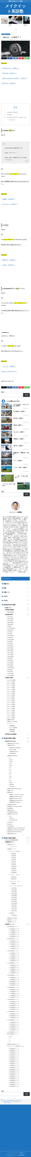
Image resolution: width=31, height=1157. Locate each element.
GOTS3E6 (14, 890)
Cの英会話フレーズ (14, 1052)
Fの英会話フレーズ (14, 1057)
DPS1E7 (14, 863)
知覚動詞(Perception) (15, 802)
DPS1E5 (14, 859)
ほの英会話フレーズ (14, 997)
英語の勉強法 (11, 612)
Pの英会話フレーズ (14, 1074)
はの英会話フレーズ (6, 34)
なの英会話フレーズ (14, 977)
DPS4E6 (14, 864)
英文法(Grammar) (17, 741)
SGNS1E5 (14, 915)
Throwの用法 (11, 667)
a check (9, 114)
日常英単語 (12, 731)
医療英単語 (12, 725)
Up (10, 780)
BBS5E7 (14, 883)
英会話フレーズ (17, 924)
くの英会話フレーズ (14, 944)
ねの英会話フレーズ (14, 983)
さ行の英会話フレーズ (13, 950)
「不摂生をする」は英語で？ (10, 68)
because (10, 824)
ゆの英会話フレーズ (14, 1015)
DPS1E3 (14, 855)
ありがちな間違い (12, 680)
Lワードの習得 (11, 702)
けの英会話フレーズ (14, 946)
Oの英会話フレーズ (14, 1073)
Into (11, 776)
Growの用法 (10, 654)
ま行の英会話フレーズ (13, 999)
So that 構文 (11, 826)
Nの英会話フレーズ (14, 1071)
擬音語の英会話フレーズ (13, 1044)
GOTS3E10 (14, 893)
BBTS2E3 (14, 879)
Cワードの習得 (11, 685)
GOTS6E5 (14, 901)
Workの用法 (10, 650)
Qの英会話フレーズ (14, 1076)
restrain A (12, 119)
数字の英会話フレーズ (13, 1034)
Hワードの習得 (11, 695)
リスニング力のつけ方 (16, 840)
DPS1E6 (14, 861)
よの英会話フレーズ (14, 1017)
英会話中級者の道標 (16, 738)
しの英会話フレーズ (14, 955)
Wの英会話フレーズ (14, 1086)
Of (10, 767)
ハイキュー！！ (13, 846)
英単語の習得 (17, 677)
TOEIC (16, 596)
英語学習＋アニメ (12, 844)
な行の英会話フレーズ (13, 975)
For (10, 763)
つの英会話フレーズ (14, 969)
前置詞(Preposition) (13, 755)
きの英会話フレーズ (14, 942)
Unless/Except (13, 820)
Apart (11, 759)
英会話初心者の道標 (16, 604)
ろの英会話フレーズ (14, 1029)
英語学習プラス (17, 842)
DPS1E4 (14, 857)
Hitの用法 (10, 658)
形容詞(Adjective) (12, 804)
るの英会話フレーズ (14, 1026)
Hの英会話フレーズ (14, 1061)
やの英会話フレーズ (14, 1013)
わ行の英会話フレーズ (13, 1032)
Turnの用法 (10, 652)
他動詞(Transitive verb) (15, 798)
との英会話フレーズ (14, 972)
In (10, 775)
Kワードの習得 (11, 700)
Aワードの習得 (11, 682)
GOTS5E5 (14, 899)
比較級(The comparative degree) (16, 829)
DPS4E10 (14, 866)
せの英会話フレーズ (14, 958)
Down (11, 782)
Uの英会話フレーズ (14, 1084)
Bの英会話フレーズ (14, 1050)
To (10, 778)
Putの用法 (10, 641)
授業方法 (16, 583)
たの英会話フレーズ (14, 965)
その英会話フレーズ (14, 960)
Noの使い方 (10, 822)
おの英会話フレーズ (14, 936)
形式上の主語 (13, 749)
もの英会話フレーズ (14, 1009)
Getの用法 (10, 616)
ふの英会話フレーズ (14, 993)
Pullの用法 (10, 645)
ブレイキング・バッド (15, 881)
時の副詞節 (10, 808)
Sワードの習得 (11, 714)
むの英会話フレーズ (14, 1005)
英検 (16, 588)
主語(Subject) (11, 745)
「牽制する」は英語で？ (9, 260)
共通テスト (16, 592)
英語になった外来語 (12, 721)
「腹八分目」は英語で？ (9, 73)
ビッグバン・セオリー (15, 874)
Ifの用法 (9, 626)
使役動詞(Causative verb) (16, 800)
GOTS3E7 (14, 892)
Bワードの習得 (11, 683)
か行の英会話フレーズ (13, 938)
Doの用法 (10, 632)
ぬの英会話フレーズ (14, 981)
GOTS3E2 (14, 888)
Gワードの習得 (11, 693)
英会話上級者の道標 (16, 838)
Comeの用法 (11, 635)
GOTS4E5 (14, 897)
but (10, 816)
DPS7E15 (14, 870)
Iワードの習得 (11, 697)
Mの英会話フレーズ (14, 1069)
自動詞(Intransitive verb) (16, 796)
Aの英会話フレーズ (14, 1048)
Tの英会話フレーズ (14, 1082)
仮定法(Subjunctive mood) (14, 788)
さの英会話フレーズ (14, 953)
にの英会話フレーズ (14, 979)
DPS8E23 (14, 872)
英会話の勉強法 (16, 609)
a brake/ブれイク (12, 112)
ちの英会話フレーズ (14, 967)
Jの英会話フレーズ (14, 1065)
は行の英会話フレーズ (13, 987)
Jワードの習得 (11, 699)
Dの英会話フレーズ (14, 1054)
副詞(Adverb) (11, 810)
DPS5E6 (14, 868)
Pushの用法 (10, 647)
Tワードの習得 (11, 715)
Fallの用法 (10, 671)
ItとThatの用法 (11, 628)
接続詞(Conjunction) (13, 814)
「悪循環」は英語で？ (8, 199)
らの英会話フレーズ (14, 1022)
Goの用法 (10, 633)
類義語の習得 (11, 719)
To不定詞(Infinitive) (12, 812)
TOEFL (16, 600)
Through (12, 786)
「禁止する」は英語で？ (9, 83)
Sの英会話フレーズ (14, 1080)
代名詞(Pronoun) (14, 751)
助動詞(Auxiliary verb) (13, 743)
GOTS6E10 (14, 903)
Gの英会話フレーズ (14, 1059)
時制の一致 (10, 790)
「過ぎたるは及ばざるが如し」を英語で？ (14, 78)
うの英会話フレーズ (14, 932)
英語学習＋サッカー (12, 920)
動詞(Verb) (10, 792)
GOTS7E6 (14, 908)
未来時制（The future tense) (15, 806)
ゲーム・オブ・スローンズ (16, 885)
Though (12, 818)
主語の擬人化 (13, 753)
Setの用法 (10, 669)
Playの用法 (10, 643)
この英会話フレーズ (14, 948)
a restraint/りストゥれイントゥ (17, 117)
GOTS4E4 (14, 895)
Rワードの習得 (11, 712)
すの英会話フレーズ (14, 957)
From (11, 765)
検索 (2, 392)
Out (10, 773)
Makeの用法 (11, 622)
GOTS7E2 (14, 905)
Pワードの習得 (11, 710)
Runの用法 (10, 666)
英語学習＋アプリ (12, 921)
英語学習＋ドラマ (12, 849)
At (10, 758)
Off (10, 769)
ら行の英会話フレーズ (13, 1020)
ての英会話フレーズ (14, 971)
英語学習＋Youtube (12, 918)
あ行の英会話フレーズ (13, 926)
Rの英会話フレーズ (14, 1078)
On (10, 771)
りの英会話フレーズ (14, 1024)
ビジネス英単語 (13, 727)
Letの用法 (10, 637)
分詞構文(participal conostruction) (16, 828)
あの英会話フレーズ (14, 929)
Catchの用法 (11, 675)
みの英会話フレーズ (14, 1003)
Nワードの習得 (11, 706)
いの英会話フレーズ (14, 930)
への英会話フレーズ (14, 995)
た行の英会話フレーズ (13, 963)
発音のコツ (17, 607)
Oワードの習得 (11, 708)
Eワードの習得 (11, 689)
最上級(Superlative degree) (15, 831)
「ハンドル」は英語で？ (9, 366)
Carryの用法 (11, 673)
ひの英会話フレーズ (14, 991)
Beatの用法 (10, 664)
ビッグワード (11, 723)
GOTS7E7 (14, 910)
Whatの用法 (10, 630)
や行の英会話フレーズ (13, 1011)
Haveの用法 (10, 618)
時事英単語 (12, 729)
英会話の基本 (17, 614)
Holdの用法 (10, 660)
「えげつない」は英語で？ (9, 204)
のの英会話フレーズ (14, 985)
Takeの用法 (10, 624)
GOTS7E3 (14, 907)
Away (11, 761)
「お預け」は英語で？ (8, 265)
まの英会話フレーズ (14, 1001)
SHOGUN (12, 913)
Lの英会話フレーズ (14, 1067)
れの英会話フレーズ (14, 1028)
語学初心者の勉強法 (16, 734)
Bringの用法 (11, 649)
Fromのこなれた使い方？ (9, 371)
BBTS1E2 (14, 877)
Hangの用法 (11, 656)
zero (11, 1036)
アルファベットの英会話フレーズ (16, 1046)
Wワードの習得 (11, 717)
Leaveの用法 (11, 639)
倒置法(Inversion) (12, 833)
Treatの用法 (10, 662)
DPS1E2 (14, 853)
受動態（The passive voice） (17, 794)
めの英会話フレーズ (14, 1007)
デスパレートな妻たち (15, 851)
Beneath (12, 784)
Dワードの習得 (11, 687)
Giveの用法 (10, 620)
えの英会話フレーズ (14, 934)
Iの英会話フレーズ (14, 1063)
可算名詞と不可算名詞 (15, 747)
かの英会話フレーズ (14, 941)
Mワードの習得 (11, 704)
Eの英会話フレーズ (14, 1056)
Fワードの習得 (11, 691)
